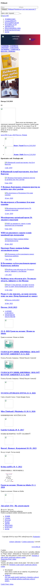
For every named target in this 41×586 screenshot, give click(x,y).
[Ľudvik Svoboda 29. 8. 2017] (20, 422)
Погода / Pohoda (21, 135)
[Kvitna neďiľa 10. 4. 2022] (20, 459)
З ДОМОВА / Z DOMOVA (9, 46)
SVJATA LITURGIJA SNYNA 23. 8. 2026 (18, 393)
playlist (7, 32)
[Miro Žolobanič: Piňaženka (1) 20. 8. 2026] (20, 404)
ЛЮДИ (9, 26)
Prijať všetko (12, 559)
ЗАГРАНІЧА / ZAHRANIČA (10, 49)
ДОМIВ (10, 19)
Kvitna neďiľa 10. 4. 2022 (11, 467)
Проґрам (12, 23)
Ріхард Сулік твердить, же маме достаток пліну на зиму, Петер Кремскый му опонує (19, 295)
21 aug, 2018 (11, 135)
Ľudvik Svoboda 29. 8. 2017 (12, 430)
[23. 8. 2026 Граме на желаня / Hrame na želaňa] (20, 323)
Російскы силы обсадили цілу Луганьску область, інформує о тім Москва (18, 279)
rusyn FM (4, 135)
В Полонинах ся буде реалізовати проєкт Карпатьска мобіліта (18, 264)
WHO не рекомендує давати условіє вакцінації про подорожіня (16, 234)
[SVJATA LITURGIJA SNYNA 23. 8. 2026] (20, 385)
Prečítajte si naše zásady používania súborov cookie (20, 556)
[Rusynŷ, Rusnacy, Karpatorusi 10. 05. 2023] (20, 440)
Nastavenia (4, 559)
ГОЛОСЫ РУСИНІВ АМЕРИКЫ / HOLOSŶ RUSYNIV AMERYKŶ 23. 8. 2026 (20, 353)
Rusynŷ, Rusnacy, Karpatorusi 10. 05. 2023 (19, 448)
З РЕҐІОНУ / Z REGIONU (10, 48)
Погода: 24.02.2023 (9, 307)
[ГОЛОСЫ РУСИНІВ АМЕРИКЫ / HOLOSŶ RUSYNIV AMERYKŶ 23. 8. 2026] (20, 344)
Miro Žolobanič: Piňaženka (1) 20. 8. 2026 (18, 411)
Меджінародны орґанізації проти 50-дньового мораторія (16, 218)
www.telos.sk (36, 547)
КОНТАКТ (12, 30)
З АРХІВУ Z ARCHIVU (9, 312)
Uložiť (3, 584)
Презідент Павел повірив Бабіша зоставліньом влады (15, 249)
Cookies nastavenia (28, 542)
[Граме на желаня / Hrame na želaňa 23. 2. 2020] (20, 477)
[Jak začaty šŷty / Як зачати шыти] (20, 498)
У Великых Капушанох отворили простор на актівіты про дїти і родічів (20, 188)
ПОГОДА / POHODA (8, 51)
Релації (11, 24)
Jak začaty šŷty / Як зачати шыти (15, 506)
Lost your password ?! (29, 9)
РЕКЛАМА (13, 28)
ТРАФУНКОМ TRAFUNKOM (10, 316)
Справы (10, 21)
